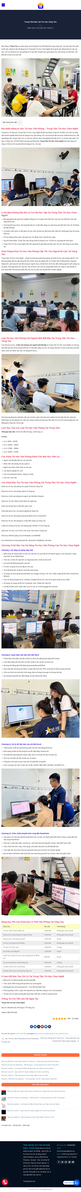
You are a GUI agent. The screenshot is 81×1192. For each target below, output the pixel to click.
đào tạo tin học (38, 1033)
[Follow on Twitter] (62, 1162)
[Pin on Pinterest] (42, 1026)
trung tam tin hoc (63, 1033)
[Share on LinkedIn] (46, 1026)
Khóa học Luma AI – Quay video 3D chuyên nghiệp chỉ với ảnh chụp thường (25, 1072)
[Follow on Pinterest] (69, 1162)
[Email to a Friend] (38, 1026)
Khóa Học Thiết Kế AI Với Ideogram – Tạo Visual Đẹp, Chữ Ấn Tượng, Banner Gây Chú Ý (29, 1079)
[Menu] (3, 5)
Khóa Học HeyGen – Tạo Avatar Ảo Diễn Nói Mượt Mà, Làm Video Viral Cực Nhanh (27, 1068)
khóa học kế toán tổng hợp (38, 1163)
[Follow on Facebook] (58, 1162)
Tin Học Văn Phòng (21, 1033)
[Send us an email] (65, 1162)
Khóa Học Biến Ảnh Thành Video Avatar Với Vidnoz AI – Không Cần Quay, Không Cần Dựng (30, 1061)
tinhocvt (50, 28)
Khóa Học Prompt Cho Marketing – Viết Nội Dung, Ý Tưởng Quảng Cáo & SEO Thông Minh (30, 1065)
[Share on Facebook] (31, 1026)
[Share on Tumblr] (49, 1026)
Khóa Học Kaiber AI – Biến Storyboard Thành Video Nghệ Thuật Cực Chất (24, 1075)
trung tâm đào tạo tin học (50, 1033)
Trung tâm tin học (29, 1181)
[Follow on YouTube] (73, 1162)
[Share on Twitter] (35, 1026)
